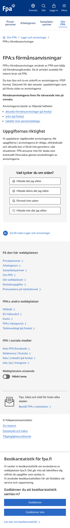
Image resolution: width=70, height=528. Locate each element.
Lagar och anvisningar (34, 37)
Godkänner (35, 502)
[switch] (6, 376)
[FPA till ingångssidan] (9, 8)
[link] (10, 23)
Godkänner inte (35, 512)
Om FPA (12, 37)
